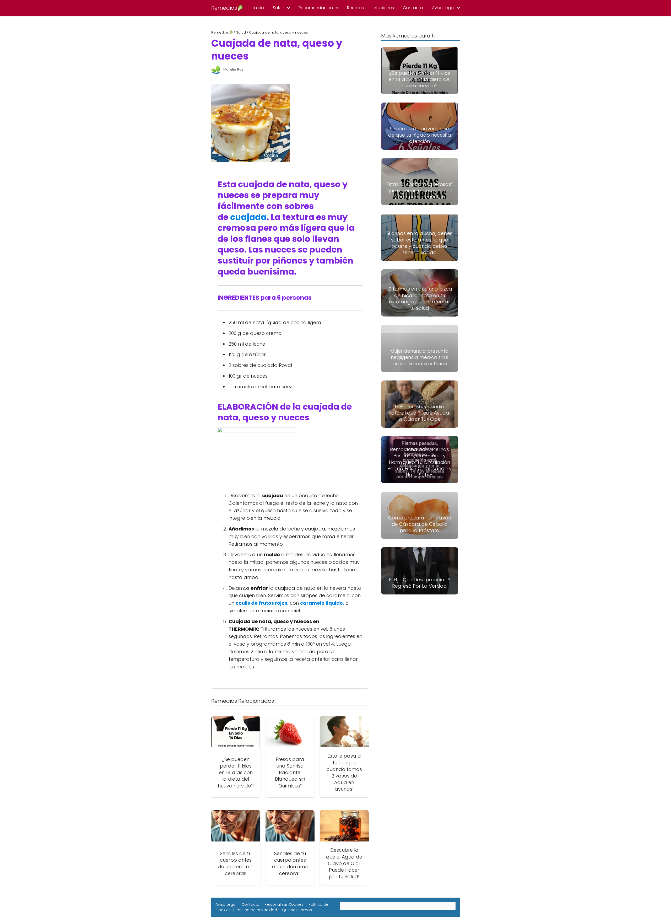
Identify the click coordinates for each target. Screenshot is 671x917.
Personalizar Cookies (284, 904)
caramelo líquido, (322, 603)
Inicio (258, 8)
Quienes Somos (297, 910)
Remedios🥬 (227, 8)
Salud (278, 8)
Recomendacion (316, 8)
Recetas (355, 8)
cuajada (248, 217)
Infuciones (383, 8)
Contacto (413, 8)
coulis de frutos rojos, (262, 603)
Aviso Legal (443, 8)
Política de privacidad (256, 910)
